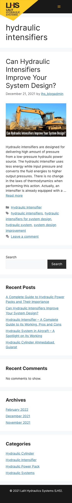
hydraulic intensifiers (27, 213)
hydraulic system (19, 225)
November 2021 (18, 422)
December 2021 (18, 416)
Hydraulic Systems (20, 473)
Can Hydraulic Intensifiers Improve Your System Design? (31, 73)
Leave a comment (25, 236)
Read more (14, 195)
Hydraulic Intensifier (26, 207)
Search (11, 257)
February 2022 (17, 410)
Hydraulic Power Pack (23, 466)
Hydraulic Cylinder (20, 453)
